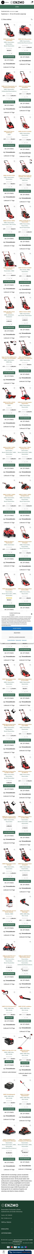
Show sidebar (7, 19)
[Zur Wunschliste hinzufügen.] (14, 25)
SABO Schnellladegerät (9, 1094)
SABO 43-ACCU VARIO (9, 220)
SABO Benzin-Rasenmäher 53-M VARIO (25, 725)
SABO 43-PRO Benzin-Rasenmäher (25, 221)
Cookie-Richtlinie (11, 640)
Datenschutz (18, 640)
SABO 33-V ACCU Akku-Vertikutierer (25, 87)
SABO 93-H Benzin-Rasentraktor (9, 542)
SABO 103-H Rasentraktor (24, 39)
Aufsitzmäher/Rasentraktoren (25, 43)
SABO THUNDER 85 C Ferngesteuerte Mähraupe (24, 1140)
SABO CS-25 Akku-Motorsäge (25, 911)
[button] (31, 614)
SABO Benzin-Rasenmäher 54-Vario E (25, 864)
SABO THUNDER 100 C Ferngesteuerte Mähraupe (9, 1140)
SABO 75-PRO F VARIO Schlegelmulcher (25, 495)
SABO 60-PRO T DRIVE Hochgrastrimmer (25, 448)
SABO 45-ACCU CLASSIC (24, 267)
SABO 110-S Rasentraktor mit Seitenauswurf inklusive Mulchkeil (9, 87)
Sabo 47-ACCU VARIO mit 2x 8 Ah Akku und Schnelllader (9, 357)
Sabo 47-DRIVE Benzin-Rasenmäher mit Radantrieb (25, 357)
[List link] (17, 1215)
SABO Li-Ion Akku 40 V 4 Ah (9, 1050)
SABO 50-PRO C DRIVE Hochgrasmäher (9, 403)
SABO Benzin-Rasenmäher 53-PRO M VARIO (9, 772)
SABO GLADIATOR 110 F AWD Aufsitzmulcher (9, 956)
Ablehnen (17, 633)
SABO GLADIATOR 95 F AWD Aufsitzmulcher (25, 956)
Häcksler (7, 914)
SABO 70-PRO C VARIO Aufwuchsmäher (9, 495)
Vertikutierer (11, 315)
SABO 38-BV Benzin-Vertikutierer (9, 132)
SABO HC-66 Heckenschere (9, 1006)
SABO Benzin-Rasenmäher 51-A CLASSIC (25, 679)
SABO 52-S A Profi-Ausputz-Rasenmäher (25, 403)
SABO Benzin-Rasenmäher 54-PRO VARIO (25, 817)
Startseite (12, 11)
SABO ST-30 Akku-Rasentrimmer (25, 1095)
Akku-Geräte (12, 224)
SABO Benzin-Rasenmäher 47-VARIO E (9, 679)
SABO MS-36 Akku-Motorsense (25, 1051)
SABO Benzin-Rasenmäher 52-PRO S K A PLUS (9, 725)
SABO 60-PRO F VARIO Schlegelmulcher (9, 448)
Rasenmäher (11, 42)
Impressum (24, 640)
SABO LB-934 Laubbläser (24, 1006)
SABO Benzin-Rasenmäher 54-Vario (9, 864)
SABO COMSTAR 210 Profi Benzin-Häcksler (9, 911)
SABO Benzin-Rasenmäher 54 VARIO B (25, 772)
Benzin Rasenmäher (9, 46)
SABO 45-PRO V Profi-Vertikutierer (9, 312)
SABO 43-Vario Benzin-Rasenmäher (9, 268)
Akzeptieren (17, 628)
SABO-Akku (25, 180)
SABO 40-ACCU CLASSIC (24, 131)
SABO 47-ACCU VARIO (25, 311)
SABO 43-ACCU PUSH (9, 175)
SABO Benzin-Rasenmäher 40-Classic (25, 542)
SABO (5, 42)
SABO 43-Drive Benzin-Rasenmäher (9, 39)
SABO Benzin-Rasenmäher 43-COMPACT (9, 589)
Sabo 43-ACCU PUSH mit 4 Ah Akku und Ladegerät (25, 176)
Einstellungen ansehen (17, 637)
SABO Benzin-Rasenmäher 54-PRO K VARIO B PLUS (9, 817)
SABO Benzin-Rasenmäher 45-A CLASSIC (25, 589)
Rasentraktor (26, 41)
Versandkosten (10, 63)
